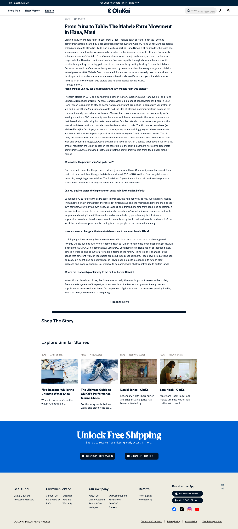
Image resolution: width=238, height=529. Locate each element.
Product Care (95, 503)
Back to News (119, 302)
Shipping (67, 495)
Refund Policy (53, 499)
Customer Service (58, 489)
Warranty (67, 503)
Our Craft (113, 503)
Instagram (94, 507)
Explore (49, 10)
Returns (66, 499)
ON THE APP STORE (188, 493)
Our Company (98, 489)
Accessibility (191, 521)
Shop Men (14, 10)
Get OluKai (21, 489)
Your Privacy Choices (212, 521)
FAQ (48, 503)
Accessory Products (24, 499)
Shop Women (32, 10)
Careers (113, 507)
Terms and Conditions (151, 521)
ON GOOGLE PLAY (188, 500)
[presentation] (176, 493)
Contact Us (52, 495)
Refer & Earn (145, 495)
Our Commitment (118, 495)
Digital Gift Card (22, 495)
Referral (144, 489)
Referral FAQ (145, 499)
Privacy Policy (173, 521)
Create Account (97, 499)
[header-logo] (119, 10)
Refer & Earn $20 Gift (18, 2)
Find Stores (115, 499)
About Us (94, 495)
